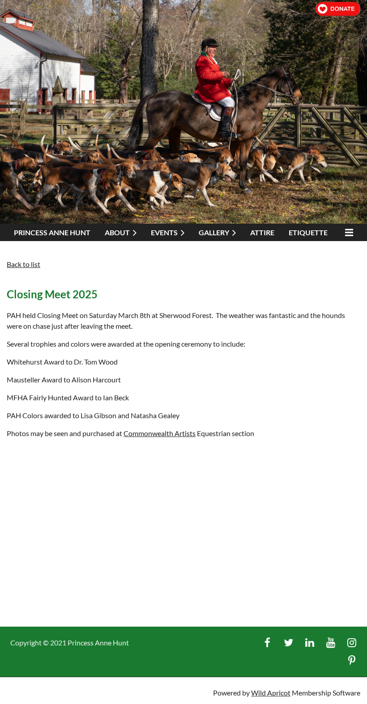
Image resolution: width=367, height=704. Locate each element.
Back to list (23, 264)
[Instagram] (351, 642)
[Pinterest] (351, 660)
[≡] (347, 232)
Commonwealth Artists (160, 433)
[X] (288, 642)
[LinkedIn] (309, 642)
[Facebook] (267, 642)
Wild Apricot (270, 692)
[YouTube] (330, 642)
